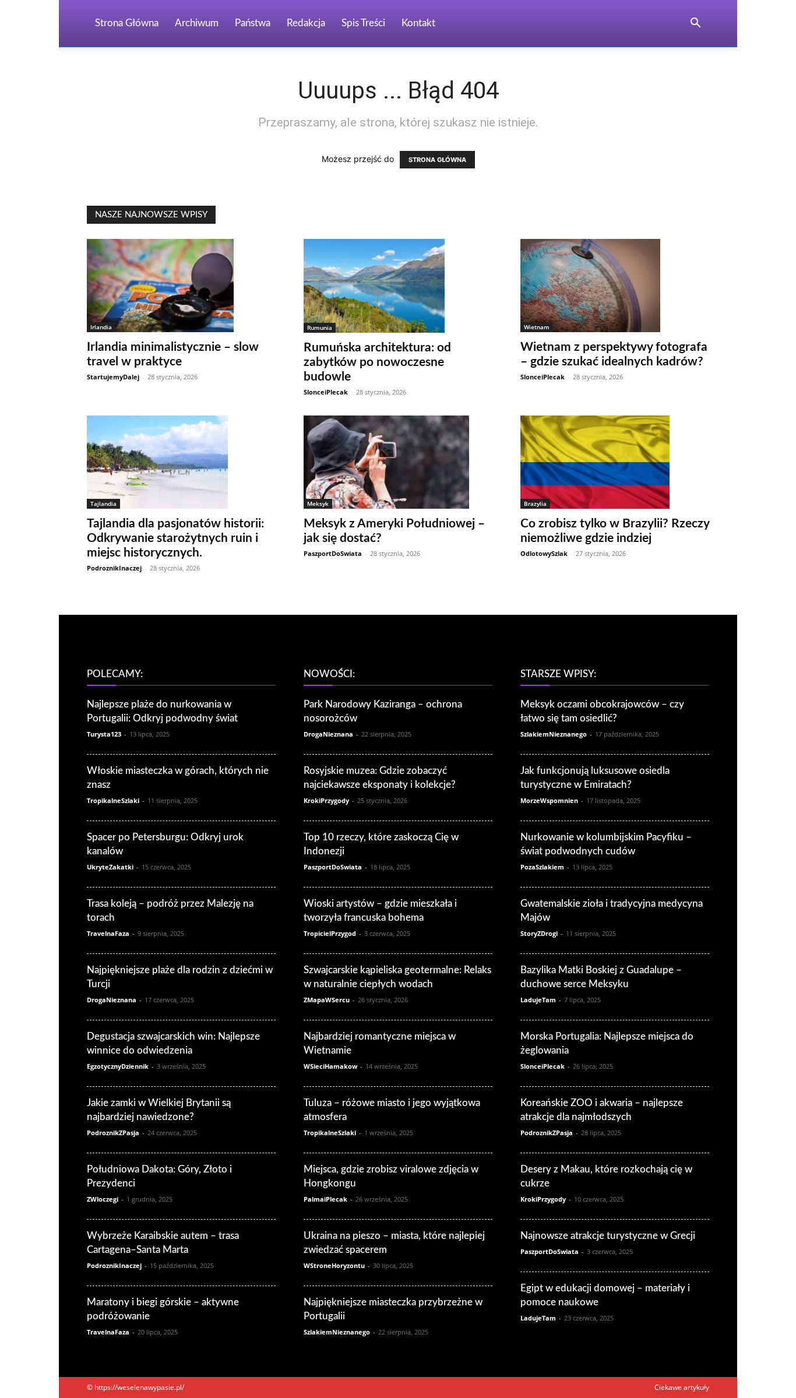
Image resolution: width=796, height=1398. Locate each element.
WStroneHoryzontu (334, 1265)
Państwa (252, 23)
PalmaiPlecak (325, 1199)
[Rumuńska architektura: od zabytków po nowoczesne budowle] (398, 286)
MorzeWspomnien (549, 800)
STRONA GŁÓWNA (437, 160)
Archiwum (197, 23)
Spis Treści (363, 23)
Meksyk (318, 503)
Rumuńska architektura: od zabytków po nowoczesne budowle (377, 362)
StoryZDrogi (539, 933)
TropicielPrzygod (330, 933)
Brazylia (535, 503)
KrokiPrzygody (326, 800)
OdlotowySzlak (544, 553)
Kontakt (418, 23)
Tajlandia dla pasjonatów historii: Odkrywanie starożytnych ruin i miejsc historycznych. (175, 538)
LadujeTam (538, 999)
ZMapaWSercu (327, 999)
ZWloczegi (102, 1199)
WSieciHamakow (330, 1066)
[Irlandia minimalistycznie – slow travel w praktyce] (181, 285)
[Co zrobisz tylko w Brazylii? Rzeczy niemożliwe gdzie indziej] (614, 462)
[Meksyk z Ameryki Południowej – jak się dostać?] (398, 462)
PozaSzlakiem (542, 866)
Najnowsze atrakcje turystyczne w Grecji (607, 1236)
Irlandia (101, 327)
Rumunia (319, 327)
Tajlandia (103, 503)
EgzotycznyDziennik (118, 1066)
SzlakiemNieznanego (337, 1331)
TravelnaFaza (108, 933)
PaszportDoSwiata (333, 553)
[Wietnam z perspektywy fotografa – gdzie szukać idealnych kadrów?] (614, 285)
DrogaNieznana (111, 999)
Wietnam (537, 327)
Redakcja (306, 23)
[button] (695, 24)
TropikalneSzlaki (113, 800)
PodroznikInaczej (114, 568)
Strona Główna (127, 23)
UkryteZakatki (110, 866)
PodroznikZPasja (113, 1132)
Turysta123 (104, 734)
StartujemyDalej (113, 376)
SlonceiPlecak (326, 392)
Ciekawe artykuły (681, 1387)
